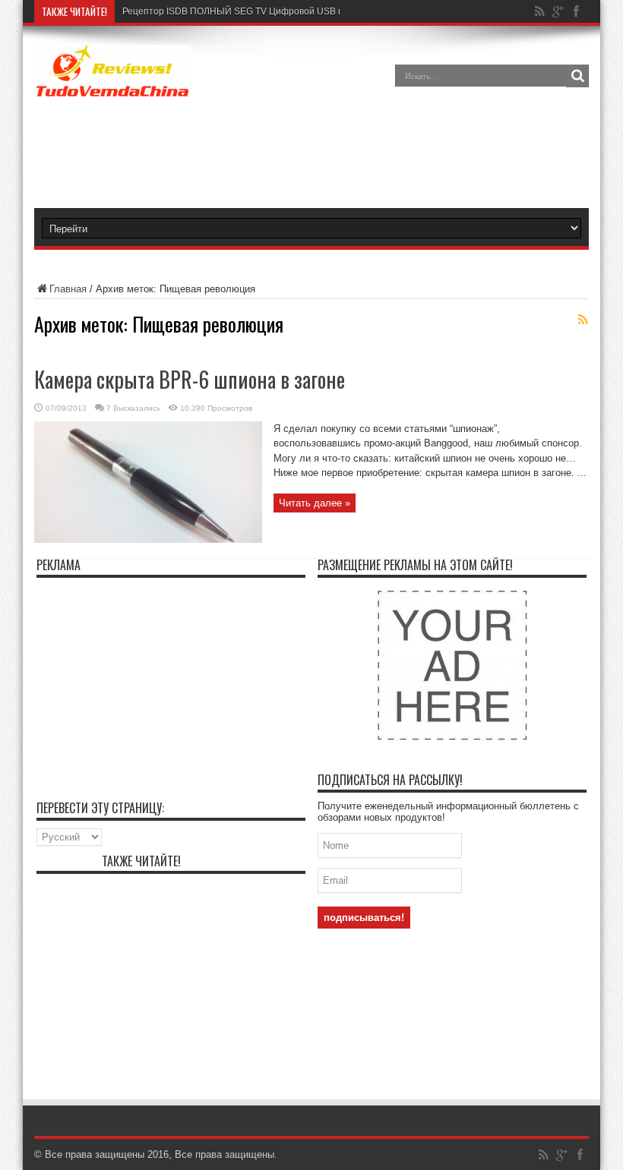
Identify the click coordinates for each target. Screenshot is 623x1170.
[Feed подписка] (583, 320)
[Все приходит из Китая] (112, 86)
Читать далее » (314, 503)
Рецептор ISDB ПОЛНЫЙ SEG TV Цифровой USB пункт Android (259, 11)
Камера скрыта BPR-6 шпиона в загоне (189, 379)
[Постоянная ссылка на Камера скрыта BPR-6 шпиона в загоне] (148, 539)
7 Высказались (133, 408)
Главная (68, 289)
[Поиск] (577, 76)
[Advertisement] (337, 155)
